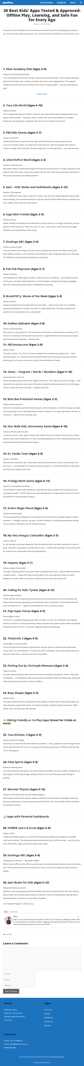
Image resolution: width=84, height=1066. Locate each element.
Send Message (10, 1047)
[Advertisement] (42, 52)
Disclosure (48, 1021)
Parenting (8, 934)
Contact (47, 1013)
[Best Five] (8, 2)
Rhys (32, 904)
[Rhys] (8, 924)
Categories (61, 2)
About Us (48, 1009)
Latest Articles (46, 2)
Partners (47, 1025)
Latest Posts (14, 912)
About (73, 2)
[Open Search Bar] (81, 2)
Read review (42, 94)
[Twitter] (78, 917)
